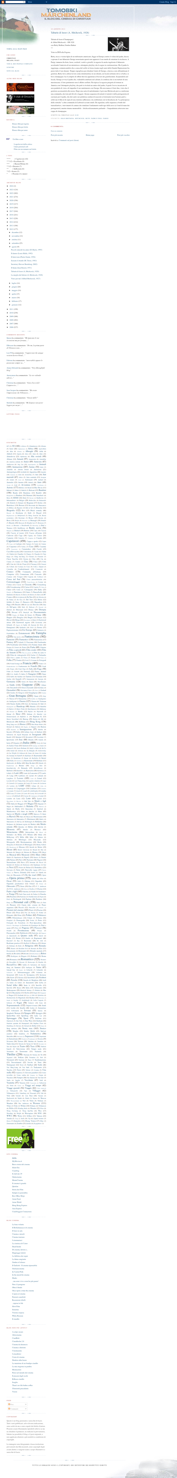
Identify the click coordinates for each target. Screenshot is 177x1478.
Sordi (44, 1005)
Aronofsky (28, 475)
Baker (17, 490)
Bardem (19, 495)
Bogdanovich (10, 515)
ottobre (15, 239)
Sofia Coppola (38, 1000)
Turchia (9, 1070)
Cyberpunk (28, 589)
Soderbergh (25, 1000)
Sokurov (31, 1003)
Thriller (11, 1054)
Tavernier (41, 1044)
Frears (12, 669)
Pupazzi (43, 933)
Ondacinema (17, 1177)
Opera (44, 875)
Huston (43, 727)
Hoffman (22, 721)
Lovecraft (40, 793)
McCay (19, 822)
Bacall (30, 488)
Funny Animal (40, 671)
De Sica (19, 600)
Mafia (13, 804)
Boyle (17, 520)
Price (16, 928)
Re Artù (40, 941)
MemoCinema (17, 1180)
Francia (27, 663)
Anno (41, 467)
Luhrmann (34, 796)
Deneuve (26, 602)
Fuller (9, 671)
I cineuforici (16, 1354)
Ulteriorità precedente (20, 1388)
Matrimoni (31, 819)
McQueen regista (21, 824)
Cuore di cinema (18, 1357)
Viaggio (28, 1088)
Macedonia (10, 801)
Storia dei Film (17, 1189)
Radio (9, 938)
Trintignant (11, 1065)
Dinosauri (19, 609)
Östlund (32, 884)
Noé (44, 865)
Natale (43, 857)
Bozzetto (25, 520)
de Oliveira (40, 597)
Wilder (23, 1106)
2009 (12, 316)
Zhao (41, 1121)
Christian (10, 383)
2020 (12, 200)
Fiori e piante (15, 658)
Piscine (40, 910)
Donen (30, 615)
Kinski (41, 763)
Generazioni (30, 679)
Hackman (34, 704)
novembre (16, 236)
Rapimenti (38, 938)
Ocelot (33, 872)
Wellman (40, 1101)
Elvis (41, 625)
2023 (12, 189)
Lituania (43, 788)
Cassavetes (14, 549)
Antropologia (12, 472)
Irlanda (31, 739)
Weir (24, 1101)
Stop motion (12, 1028)
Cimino (9, 562)
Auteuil (30, 482)
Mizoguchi (11, 842)
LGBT (21, 785)
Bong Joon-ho (33, 515)
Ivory (38, 743)
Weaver (43, 1098)
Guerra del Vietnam (38, 701)
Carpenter (13, 546)
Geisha (9, 679)
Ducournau (27, 620)
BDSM (15, 498)
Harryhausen (32, 709)
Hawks (20, 711)
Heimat (9, 714)
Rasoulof (10, 941)
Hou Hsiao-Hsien (37, 724)
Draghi (30, 617)
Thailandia (38, 1051)
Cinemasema (17, 1350)
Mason (28, 817)
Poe (26, 913)
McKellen (38, 821)
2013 (12, 225)
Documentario (40, 612)
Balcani (32, 490)
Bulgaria (9, 531)
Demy (17, 602)
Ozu (30, 886)
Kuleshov (20, 771)
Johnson (22, 753)
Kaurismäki (38, 755)
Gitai (36, 690)
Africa (30, 448)
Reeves (35, 943)
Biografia (11, 510)
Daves (25, 595)
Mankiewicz (11, 811)
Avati (15, 485)
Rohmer (34, 956)
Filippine (43, 647)
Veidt (41, 1080)
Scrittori (42, 977)
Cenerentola (27, 552)
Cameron (10, 538)
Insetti (9, 737)
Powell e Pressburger (13, 925)
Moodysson (12, 847)
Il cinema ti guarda (19, 1183)
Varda (8, 1080)
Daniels (9, 592)
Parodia (43, 894)
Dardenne (10, 595)
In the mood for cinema (20, 1275)
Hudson (17, 727)
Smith (8, 1000)
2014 (12, 222)
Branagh (33, 520)
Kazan (26, 758)
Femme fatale (37, 644)
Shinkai (37, 990)
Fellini (25, 644)
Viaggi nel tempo (33, 1085)
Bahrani (9, 490)
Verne (11, 1085)
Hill (42, 719)
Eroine (39, 627)
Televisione (20, 1049)
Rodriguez (14, 956)
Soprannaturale (13, 1005)
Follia (9, 660)
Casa (31, 546)
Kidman (39, 760)
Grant (36, 696)
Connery (9, 577)
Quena (9, 338)
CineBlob (15, 1338)
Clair (11, 564)
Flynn (42, 658)
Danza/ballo (37, 592)
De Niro (30, 597)
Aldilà (41, 451)
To (41, 1054)
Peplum (28, 899)
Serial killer (12, 985)
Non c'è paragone (18, 1284)
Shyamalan (16, 992)
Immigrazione (26, 729)
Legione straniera (34, 781)
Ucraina (36, 1070)
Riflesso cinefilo (18, 1379)
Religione (29, 945)
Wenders (10, 1103)
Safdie (25, 965)
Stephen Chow (38, 1023)
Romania (13, 959)
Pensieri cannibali (19, 1297)
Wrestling (10, 1113)
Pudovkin (35, 933)
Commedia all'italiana (32, 571)
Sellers (20, 983)
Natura (12, 860)
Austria (21, 482)
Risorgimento (11, 951)
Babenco (21, 488)
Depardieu (38, 602)
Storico (43, 1028)
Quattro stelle (27, 935)
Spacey (40, 1011)
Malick (9, 809)
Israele (16, 743)
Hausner (12, 711)
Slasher (32, 997)
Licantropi (10, 788)
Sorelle (22, 1008)
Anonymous (11, 375)
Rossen (21, 962)
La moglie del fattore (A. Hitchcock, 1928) (27, 275)
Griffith (33, 699)
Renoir (13, 948)
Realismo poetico (13, 943)
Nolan (28, 867)
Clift (17, 564)
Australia (10, 482)
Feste (24, 647)
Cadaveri (10, 535)
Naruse (35, 857)
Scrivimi (10, 67)
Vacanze (10, 1077)
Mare (40, 811)
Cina (26, 561)
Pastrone (23, 897)
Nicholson (26, 865)
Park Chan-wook (24, 894)
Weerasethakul (15, 1101)
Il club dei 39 (17, 1173)
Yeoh (22, 1118)
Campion (30, 538)
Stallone (38, 1018)
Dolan (22, 615)
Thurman (26, 1055)
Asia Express (17, 1208)
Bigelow (19, 508)
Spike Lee (38, 1016)
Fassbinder (14, 644)
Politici (29, 915)
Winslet (33, 1108)
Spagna (27, 1013)
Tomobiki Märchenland (32, 10)
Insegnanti (36, 734)
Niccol (41, 862)
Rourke (40, 962)
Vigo (25, 1091)
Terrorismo (23, 1051)
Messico (37, 829)
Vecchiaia (28, 1080)
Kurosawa (29, 770)
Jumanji (11, 756)
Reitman (12, 946)
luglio (14, 283)
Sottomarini (15, 1011)
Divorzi (14, 612)
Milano (30, 834)
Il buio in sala (17, 1231)
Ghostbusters (41, 682)
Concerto (38, 574)
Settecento (38, 987)
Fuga (39, 668)
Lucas (26, 796)
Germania (11, 681)
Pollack (29, 918)
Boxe (9, 520)
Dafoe (40, 589)
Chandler (20, 554)
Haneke (33, 706)
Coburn (11, 567)
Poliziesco (41, 915)
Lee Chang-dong (20, 781)
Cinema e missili (18, 1234)
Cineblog (15, 1170)
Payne (42, 897)
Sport (26, 1018)
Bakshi (23, 490)
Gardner (20, 677)
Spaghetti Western (13, 1013)
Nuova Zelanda (20, 872)
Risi (40, 948)
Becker (31, 498)
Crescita (28, 584)
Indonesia (10, 735)
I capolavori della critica (23, 144)
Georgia (40, 679)
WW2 (9, 1115)
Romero (43, 959)
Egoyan (33, 625)
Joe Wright (12, 753)
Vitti (42, 1093)
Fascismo (30, 642)
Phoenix (13, 905)
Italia (26, 742)
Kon (41, 766)
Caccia (43, 530)
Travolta (30, 1062)
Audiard (40, 480)
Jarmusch (10, 748)
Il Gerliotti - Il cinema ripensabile (24, 1265)
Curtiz (18, 590)
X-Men (29, 1116)
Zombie (20, 1123)
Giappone (27, 684)
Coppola (30, 577)
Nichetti (9, 865)
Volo (8, 1095)
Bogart (38, 513)
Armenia (12, 475)
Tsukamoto (38, 1067)
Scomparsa (31, 975)
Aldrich (9, 454)
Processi (38, 927)
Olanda (41, 872)
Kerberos (19, 761)
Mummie (9, 852)
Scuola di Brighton (30, 980)
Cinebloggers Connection (22, 1211)
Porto (40, 920)
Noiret (21, 867)
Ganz (44, 674)
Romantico (27, 959)
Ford (26, 660)
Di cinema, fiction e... (20, 1249)
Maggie (20, 803)
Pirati (31, 910)
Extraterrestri (24, 633)
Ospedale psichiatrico (15, 883)
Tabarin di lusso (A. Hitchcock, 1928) (70, 32)
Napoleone (17, 857)
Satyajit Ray (11, 970)
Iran (21, 739)
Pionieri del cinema (15, 910)
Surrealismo (13, 1039)
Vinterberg (22, 1093)
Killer (19, 763)
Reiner (44, 943)
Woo (40, 1111)
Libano (34, 786)
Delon (40, 599)
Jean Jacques (11, 390)
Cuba (42, 587)
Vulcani (40, 1096)
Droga (17, 620)
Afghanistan (21, 449)
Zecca (8, 1121)
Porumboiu (21, 923)
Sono (41, 1003)
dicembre (15, 232)
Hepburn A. (24, 717)
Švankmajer (31, 1039)
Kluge (32, 766)
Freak (44, 666)
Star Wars (28, 1021)
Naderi (9, 857)
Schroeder (9, 972)
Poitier (41, 913)
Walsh (27, 1098)
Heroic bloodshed (13, 719)
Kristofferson (38, 768)
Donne (38, 614)
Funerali (27, 671)
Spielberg (24, 1015)
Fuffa (31, 669)
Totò (41, 1057)
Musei (44, 852)
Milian (40, 835)
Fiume (33, 657)
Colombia (10, 569)
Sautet (21, 970)
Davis (39, 595)
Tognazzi (9, 1057)
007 (8, 446)
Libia (41, 786)
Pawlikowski (33, 897)
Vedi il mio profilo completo (19, 64)
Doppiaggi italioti (19, 1253)
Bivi (23, 510)
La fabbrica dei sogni (20, 1256)
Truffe (40, 1065)
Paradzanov (42, 892)
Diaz (44, 605)
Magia (30, 803)
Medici (33, 824)
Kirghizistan (10, 766)
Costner (40, 582)
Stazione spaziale (12, 1023)
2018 (12, 207)
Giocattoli (14, 687)
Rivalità (17, 953)
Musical (12, 854)
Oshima (27, 881)
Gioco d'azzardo (28, 687)
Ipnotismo (10, 739)
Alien (34, 454)
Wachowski (10, 1098)
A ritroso (23, 446)
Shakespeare (11, 990)
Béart (24, 498)
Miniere (40, 837)
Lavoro (20, 778)
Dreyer (39, 617)
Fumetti (16, 671)
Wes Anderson (23, 1103)
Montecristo (16, 1369)
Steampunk (25, 1023)
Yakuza (39, 1116)
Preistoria (25, 925)
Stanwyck (10, 1021)
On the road (30, 874)
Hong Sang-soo (12, 724)
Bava (8, 498)
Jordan (44, 753)
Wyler (20, 1116)
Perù (38, 902)
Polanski (10, 915)
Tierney (34, 1055)
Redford (26, 943)
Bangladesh (10, 495)
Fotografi (42, 660)
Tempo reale (36, 1049)
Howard (9, 727)
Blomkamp (19, 513)
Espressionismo (12, 630)
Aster (19, 480)
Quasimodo (13, 936)
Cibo (34, 559)
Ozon (22, 886)
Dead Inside (16, 1246)
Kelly (12, 761)
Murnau (26, 852)
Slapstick (21, 997)
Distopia (42, 609)
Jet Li (44, 748)
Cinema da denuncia (20, 1344)
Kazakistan (17, 758)
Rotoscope (31, 962)
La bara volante (18, 1224)
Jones (30, 753)
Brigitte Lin (31, 523)
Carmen (28, 544)
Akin (11, 451)
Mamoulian (29, 809)
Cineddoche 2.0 (18, 1341)
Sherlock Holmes (26, 990)
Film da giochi (26, 653)
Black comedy (36, 510)
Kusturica (40, 771)
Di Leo (27, 605)
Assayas (43, 477)
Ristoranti (22, 951)
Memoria (11, 829)
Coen (28, 567)
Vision (14, 1391)
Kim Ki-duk (30, 763)
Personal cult (21, 902)
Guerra (22, 701)
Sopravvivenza (31, 1005)
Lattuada (40, 776)
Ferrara (9, 647)
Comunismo (24, 574)
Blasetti (9, 513)
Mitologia (22, 839)
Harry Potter (21, 709)
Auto (39, 482)
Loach (25, 791)
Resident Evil (23, 948)
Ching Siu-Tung (19, 557)
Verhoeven (42, 1083)
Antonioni (37, 469)
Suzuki (24, 1039)
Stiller (34, 1026)
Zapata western (38, 1118)
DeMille (9, 602)
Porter (32, 920)
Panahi (33, 892)
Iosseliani (40, 737)
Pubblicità (24, 933)
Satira (38, 967)
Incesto (9, 732)
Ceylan (36, 552)
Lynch (39, 798)
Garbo (12, 677)
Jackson (25, 745)
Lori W (9, 353)
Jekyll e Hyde (34, 748)
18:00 (77, 115)
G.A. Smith (14, 674)
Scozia (20, 977)
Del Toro (29, 599)
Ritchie (9, 954)
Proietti (9, 931)
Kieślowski (10, 763)
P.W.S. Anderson (14, 889)
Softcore (9, 1003)
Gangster (32, 673)
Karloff (19, 756)
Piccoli (21, 907)
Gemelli (19, 679)
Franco (41, 664)
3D (13, 445)
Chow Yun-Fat (12, 559)
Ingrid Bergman (22, 735)
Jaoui (42, 746)
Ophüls (34, 878)
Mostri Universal (23, 850)
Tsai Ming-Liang (12, 1067)
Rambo (28, 938)
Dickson (31, 607)
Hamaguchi (10, 707)
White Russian (17, 1316)
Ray (18, 941)
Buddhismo (21, 528)
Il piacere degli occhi (20, 1376)
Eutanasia (40, 630)
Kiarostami (28, 760)
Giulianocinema (18, 1268)
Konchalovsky (11, 768)
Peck (8, 899)
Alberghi (29, 451)
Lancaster (33, 773)
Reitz (20, 946)
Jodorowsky (42, 751)
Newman (32, 862)
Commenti (14, 1409)
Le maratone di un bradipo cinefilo (25, 1363)
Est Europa (27, 629)
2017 (12, 211)
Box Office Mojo (18, 1196)
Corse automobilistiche (34, 579)
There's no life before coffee (22, 1385)
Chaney (28, 554)
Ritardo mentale (36, 951)
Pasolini (13, 896)
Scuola (14, 980)
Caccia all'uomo (35, 533)
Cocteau (20, 567)
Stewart (26, 1026)
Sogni (19, 1002)
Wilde (16, 1106)
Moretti (31, 847)
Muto (87, 118)
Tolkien (21, 1057)
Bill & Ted (29, 508)
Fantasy (10, 642)
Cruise (26, 587)
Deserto (18, 604)
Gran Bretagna (67, 118)
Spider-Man (11, 1015)
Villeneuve (11, 1093)
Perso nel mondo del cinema (22, 1372)
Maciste (18, 801)
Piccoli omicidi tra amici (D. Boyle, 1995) (26, 249)
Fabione (10, 360)
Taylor (14, 1046)
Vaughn (17, 1080)
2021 (12, 196)
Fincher (33, 655)
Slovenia (41, 998)
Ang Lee (20, 464)
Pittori (9, 912)
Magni (9, 806)
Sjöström (41, 995)
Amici (26, 461)
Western (36, 1103)
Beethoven (40, 498)
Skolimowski (11, 998)
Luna (18, 798)
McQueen (10, 824)
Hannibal (43, 706)
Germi (24, 682)
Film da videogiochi (18, 655)
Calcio (39, 535)
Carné (36, 544)
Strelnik (10, 402)
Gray (44, 696)
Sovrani (27, 1010)
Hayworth (40, 711)
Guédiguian (13, 701)
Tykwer (28, 1070)
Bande (15, 493)
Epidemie (23, 627)
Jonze (37, 753)
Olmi (8, 875)
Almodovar (11, 456)
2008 (12, 320)
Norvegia (10, 870)
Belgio (21, 500)
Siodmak (21, 995)
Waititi (20, 1098)
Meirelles (21, 827)
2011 (12, 309)
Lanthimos (21, 776)
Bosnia (40, 518)
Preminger (34, 925)
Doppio (9, 617)
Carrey (23, 547)
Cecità (39, 549)
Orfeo (41, 878)
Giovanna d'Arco (26, 690)
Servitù (9, 987)
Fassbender (42, 642)
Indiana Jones (29, 732)
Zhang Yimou (30, 1121)
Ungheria (19, 1073)
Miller (31, 837)
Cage (21, 535)
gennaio (15, 304)
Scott (12, 977)
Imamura (13, 729)
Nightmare (36, 865)
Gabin (23, 674)
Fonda (18, 660)
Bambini (42, 490)
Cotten (9, 584)
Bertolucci (11, 505)
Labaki (9, 773)
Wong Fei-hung (12, 1111)
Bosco (31, 518)
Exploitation (11, 633)
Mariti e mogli (21, 813)
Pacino (40, 889)
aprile (14, 294)
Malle (17, 809)
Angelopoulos (32, 464)
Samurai (18, 967)
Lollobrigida (34, 791)
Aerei (11, 448)
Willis (11, 1108)
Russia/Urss (12, 964)
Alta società (36, 456)
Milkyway (10, 837)
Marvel (12, 816)
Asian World (16, 1202)
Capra (44, 541)
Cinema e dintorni (19, 1347)
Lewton (12, 786)
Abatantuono (33, 446)
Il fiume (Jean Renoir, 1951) (21, 267)
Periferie (39, 899)
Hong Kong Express (19, 1205)
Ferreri (17, 647)
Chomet (31, 557)
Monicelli (19, 845)
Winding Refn (22, 1108)
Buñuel (17, 530)
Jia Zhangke (31, 751)
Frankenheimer (11, 666)
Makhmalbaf (19, 806)
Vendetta (10, 1082)
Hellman (29, 714)
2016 (12, 214)
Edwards (9, 625)
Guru (26, 704)
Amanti (20, 459)
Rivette (26, 954)
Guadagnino (42, 699)
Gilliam (43, 685)
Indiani (39, 732)
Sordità (13, 1008)
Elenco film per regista (20, 124)
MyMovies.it (17, 1161)
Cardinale (18, 544)
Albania (19, 451)
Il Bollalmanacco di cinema (22, 1227)
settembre (15, 243)
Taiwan (20, 1041)
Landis (44, 773)
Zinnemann (10, 1123)
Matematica (20, 819)
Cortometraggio (13, 581)
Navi (21, 860)
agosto (14, 246)
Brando (43, 520)
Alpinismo (23, 456)
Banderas (26, 493)
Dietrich (9, 610)
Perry (8, 902)
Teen (32, 1046)
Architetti (24, 472)
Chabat (43, 552)
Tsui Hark (25, 1067)
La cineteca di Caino (20, 1243)
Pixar (18, 912)
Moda (39, 842)
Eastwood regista (23, 622)
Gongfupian (33, 692)
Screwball (31, 977)
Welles (31, 1101)
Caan (35, 530)
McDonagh (28, 822)
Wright (19, 1113)
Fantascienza (32, 636)
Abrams (43, 446)
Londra (43, 791)
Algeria (19, 454)
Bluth (29, 513)
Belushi (12, 503)
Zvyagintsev (37, 1123)
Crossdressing (15, 587)
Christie (25, 559)
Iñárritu (40, 729)
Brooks (9, 525)
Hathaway (43, 709)
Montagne (28, 844)
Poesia (33, 913)
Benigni (20, 503)
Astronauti (29, 479)
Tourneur (21, 1060)
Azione (10, 487)
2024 (12, 186)
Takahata (31, 1041)
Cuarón (35, 587)
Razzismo (27, 940)
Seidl (44, 980)
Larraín (31, 776)
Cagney (30, 535)
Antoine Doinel (23, 469)
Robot (43, 953)
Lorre (25, 793)
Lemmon (20, 783)
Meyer (41, 832)
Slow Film (16, 1306)
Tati (34, 1044)
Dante (28, 592)
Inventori (29, 737)
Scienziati (10, 975)
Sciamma (39, 972)
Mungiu (18, 852)
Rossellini (12, 962)
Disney (31, 609)
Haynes (30, 711)
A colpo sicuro (17, 1332)
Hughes (26, 727)
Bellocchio (32, 500)
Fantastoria (38, 639)
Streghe (15, 1031)
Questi (41, 936)
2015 (12, 218)
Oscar (9, 881)
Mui (42, 850)
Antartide (10, 469)
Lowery (9, 796)
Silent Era (15, 1167)
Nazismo (30, 860)
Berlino (40, 503)
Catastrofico (26, 549)
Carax (11, 544)
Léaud (39, 778)
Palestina (25, 892)
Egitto (25, 625)
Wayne (35, 1098)
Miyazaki (37, 839)
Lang (11, 775)
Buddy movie (35, 527)
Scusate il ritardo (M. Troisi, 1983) (24, 260)
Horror (23, 724)
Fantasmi (10, 639)
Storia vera (27, 1028)
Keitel (43, 758)
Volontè (18, 1096)
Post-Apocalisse (36, 923)
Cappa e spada (32, 541)
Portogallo (10, 923)
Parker (35, 894)
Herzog (25, 719)
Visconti (33, 1093)
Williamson (42, 1106)
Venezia (22, 1083)
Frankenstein (23, 666)
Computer (10, 574)
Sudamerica (35, 1033)
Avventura (25, 484)
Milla (22, 837)
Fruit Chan (22, 669)
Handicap (20, 706)
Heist (18, 713)
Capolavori (13, 541)
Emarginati (11, 627)
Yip (29, 1118)
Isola (8, 743)
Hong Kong (35, 721)
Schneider (40, 970)
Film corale (31, 649)
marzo (14, 297)
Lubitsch (17, 796)
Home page (90, 135)
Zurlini (28, 1123)
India (18, 732)
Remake (42, 945)
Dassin (18, 595)
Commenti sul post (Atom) (69, 140)
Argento (43, 472)
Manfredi (40, 809)
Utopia (41, 1075)
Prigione (25, 927)
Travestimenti (16, 1062)
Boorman (22, 518)
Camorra (21, 538)
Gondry (12, 693)
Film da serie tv (40, 652)
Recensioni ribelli (19, 1300)
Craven (18, 585)
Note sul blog (13, 71)
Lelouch (11, 783)
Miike (20, 834)
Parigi (105, 118)
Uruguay (32, 1075)
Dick (23, 607)
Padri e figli (96, 118)
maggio (15, 290)
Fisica (25, 658)
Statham (39, 1021)
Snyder (15, 1000)
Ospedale (38, 881)
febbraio (15, 301)
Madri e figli (40, 801)
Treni (39, 1062)
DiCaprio (13, 607)
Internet (19, 737)
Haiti (42, 704)
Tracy (29, 1060)
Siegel (35, 993)
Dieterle (41, 607)
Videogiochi (14, 1091)
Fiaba (32, 647)
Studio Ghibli (29, 1031)
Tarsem (21, 1044)
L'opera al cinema (18, 1294)
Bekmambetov (11, 500)
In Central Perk (17, 1271)
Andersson (10, 464)
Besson (21, 505)
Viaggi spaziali (13, 1088)
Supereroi (29, 1036)
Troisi (22, 1065)
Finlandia (42, 655)
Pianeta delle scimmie (29, 905)
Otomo (41, 884)
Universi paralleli (31, 1072)
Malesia (41, 806)
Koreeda (24, 768)
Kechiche (35, 758)
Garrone (29, 676)
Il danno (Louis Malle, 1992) (22, 253)
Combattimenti (23, 569)
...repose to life (17, 1303)
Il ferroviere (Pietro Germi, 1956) (23, 257)
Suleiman (20, 1036)
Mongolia (10, 845)
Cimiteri (17, 562)
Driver (9, 620)
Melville (40, 827)
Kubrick (10, 770)
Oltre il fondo (17, 1287)
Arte (36, 474)
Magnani (41, 804)
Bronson (41, 523)
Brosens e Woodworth (21, 525)
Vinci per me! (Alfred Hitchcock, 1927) (25, 278)
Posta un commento (56, 131)
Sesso (19, 987)
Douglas (20, 617)
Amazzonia (32, 459)
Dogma (14, 615)
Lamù (25, 773)
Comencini (39, 569)
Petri (44, 902)
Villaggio (36, 1090)
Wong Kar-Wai (27, 1111)
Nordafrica (38, 867)
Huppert (33, 727)
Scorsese (43, 975)
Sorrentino (42, 1008)
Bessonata (32, 505)
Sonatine (15, 1309)
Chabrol (11, 554)
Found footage (15, 664)
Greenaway (22, 698)
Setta (27, 987)
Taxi (8, 1046)
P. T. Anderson (41, 886)
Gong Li (21, 692)
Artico (21, 477)
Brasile (11, 523)
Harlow (11, 709)
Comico (10, 571)
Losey (32, 793)
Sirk (33, 995)
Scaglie (15, 1382)
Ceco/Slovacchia (13, 551)
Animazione (17, 466)
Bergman (30, 503)
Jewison (20, 751)
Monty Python (41, 845)
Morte (40, 847)
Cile (42, 559)
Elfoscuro (10, 345)
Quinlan (15, 1186)
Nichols (17, 865)
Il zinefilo (15, 1319)
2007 (12, 323)
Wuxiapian (29, 1113)
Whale (9, 1106)
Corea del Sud (13, 579)
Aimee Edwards (12, 368)
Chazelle (37, 554)
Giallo (12, 684)
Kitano (21, 765)
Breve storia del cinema (21, 1164)
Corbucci (40, 577)
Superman (42, 1036)
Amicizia (38, 461)
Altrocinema (16, 1335)
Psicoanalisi (11, 933)
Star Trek (19, 1021)
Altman (9, 459)
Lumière (9, 798)
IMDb (14, 1158)
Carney (43, 544)
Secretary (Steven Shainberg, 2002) (24, 264)
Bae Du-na (38, 487)
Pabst (25, 889)
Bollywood (21, 515)
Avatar (9, 485)
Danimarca (18, 592)
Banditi (39, 493)
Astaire (12, 480)
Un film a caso (16, 139)
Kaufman (28, 756)
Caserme (43, 546)
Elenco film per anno (20, 130)
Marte (44, 814)
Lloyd (18, 791)
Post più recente (57, 135)
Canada (39, 538)
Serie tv (27, 985)
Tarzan (28, 1044)
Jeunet (12, 751)
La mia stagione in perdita (22, 1366)
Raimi (18, 938)
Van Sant (41, 1078)
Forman (33, 660)
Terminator (10, 1051)
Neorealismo (11, 862)
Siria (27, 995)
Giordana (41, 688)
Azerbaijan (40, 485)
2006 (12, 327)
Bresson (21, 523)
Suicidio (10, 1036)
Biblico (11, 508)
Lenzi (28, 783)
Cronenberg (41, 584)
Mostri (9, 849)
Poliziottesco (17, 918)
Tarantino (40, 1041)
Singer (11, 995)
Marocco (36, 814)
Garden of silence (18, 1262)
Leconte (9, 781)
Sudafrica (22, 1034)
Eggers (18, 625)
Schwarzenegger (24, 972)
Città (44, 561)
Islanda (40, 740)
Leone (35, 783)
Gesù (31, 681)
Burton (26, 530)
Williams (33, 1106)
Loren (19, 793)
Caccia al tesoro (17, 533)
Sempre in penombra (20, 1192)
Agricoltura (42, 449)
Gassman (39, 676)
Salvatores (33, 965)
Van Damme (31, 1078)
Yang (16, 1118)
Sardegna (29, 967)
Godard (43, 690)
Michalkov (10, 835)
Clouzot (43, 564)
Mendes (25, 829)
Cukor (9, 589)
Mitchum (9, 840)
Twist (19, 1070)
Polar (19, 915)
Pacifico (32, 889)
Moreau (22, 847)
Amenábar (42, 459)
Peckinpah (17, 899)
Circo (35, 561)
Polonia (39, 918)
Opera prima (16, 878)
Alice (26, 454)
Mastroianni (38, 816)
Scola (21, 975)
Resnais (33, 948)
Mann (23, 811)
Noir (11, 867)
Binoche (39, 508)
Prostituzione (23, 930)
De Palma (10, 600)
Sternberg (10, 1026)
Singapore (43, 993)
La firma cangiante (19, 1259)
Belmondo (42, 500)
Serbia (41, 983)
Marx (21, 817)
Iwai (44, 743)
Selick (12, 983)
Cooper (20, 576)
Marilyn (9, 814)
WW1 (40, 1113)
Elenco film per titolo (20, 127)
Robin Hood (34, 954)
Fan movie (17, 637)
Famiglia (41, 633)
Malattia (29, 806)
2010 (12, 312)
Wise (42, 1108)
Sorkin (32, 1008)
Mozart (35, 850)
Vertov (19, 1086)
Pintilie (41, 908)
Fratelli (34, 666)
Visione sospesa (18, 1312)
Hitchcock (79, 118)
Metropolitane (29, 832)
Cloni (24, 564)
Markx (14, 1278)
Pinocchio (32, 907)
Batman (29, 495)
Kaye (8, 758)
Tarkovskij (11, 1044)
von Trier (29, 1095)
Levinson (43, 783)
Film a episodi (15, 649)
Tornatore (32, 1057)
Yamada (9, 1118)
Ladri (16, 773)
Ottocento (11, 886)
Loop (12, 793)
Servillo (39, 985)
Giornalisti (11, 690)
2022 (12, 193)
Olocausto (17, 875)
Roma (44, 956)
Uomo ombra (21, 1075)
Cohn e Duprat (38, 567)
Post (12, 1404)
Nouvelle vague (31, 870)
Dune (34, 620)
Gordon (44, 693)
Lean (32, 778)
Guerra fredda (15, 704)
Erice (32, 627)
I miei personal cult (21, 146)
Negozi (40, 860)
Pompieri (10, 920)
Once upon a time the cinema (23, 1290)
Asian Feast (16, 1199)
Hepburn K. (37, 716)
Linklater (33, 788)
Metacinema (12, 832)
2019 (12, 204)
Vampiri (20, 1077)
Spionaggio (12, 1018)
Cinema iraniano (18, 1237)
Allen (41, 454)
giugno (15, 286)
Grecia (11, 698)
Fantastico (23, 639)
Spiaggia (39, 1013)
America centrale (14, 462)
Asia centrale (31, 477)
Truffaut (30, 1065)
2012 (12, 229)
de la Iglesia (20, 597)
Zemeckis (17, 1121)
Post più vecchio (123, 135)
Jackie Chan (13, 745)
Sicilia (27, 992)
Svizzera (10, 1041)
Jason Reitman (21, 748)
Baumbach (40, 495)
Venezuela (33, 1083)
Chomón (40, 557)
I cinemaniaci (17, 1240)
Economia (39, 622)
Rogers (24, 956)
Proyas (39, 931)
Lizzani (11, 791)
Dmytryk (26, 612)
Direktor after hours (19, 1360)
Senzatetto (30, 982)
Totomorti (10, 1060)
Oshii (19, 881)
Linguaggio (21, 788)
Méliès (30, 827)
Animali (42, 464)
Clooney (33, 564)
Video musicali (41, 1088)
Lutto (28, 798)
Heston (35, 719)
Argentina (33, 472)
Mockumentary (26, 842)
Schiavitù (29, 970)
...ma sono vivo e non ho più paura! (25, 1281)
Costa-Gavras (31, 582)
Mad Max (27, 801)
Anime (32, 466)
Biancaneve (42, 505)
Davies (32, 595)
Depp (9, 604)
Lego (44, 781)
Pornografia (20, 920)
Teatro (22, 1046)
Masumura (10, 819)
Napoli (26, 857)
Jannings (34, 746)
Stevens (18, 1026)
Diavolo (36, 604)
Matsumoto (10, 822)
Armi (19, 475)
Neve (23, 862)
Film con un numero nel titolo (25, 149)
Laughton (10, 778)
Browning (35, 525)
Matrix (41, 819)
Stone (42, 1026)
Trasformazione (40, 1060)
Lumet (41, 796)
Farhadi (20, 642)
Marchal (31, 811)
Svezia (40, 1039)
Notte (18, 870)
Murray (35, 852)
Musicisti (25, 854)
